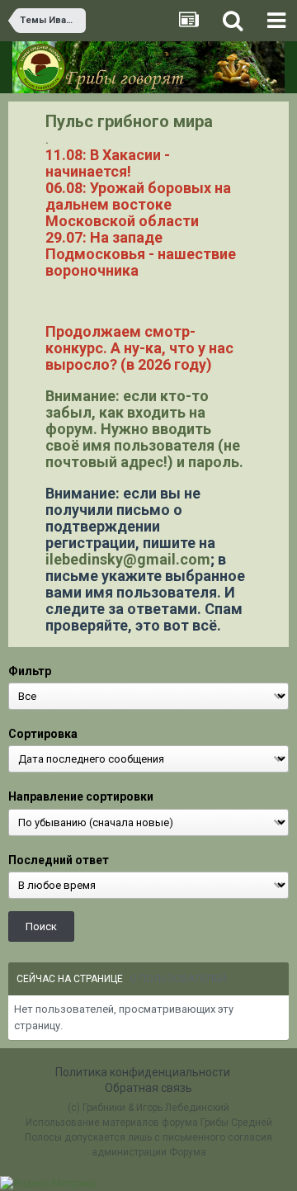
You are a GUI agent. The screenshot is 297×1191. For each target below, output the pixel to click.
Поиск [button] (41, 926)
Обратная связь (148, 1087)
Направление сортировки (80, 796)
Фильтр (29, 671)
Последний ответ (58, 860)
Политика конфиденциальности (142, 1072)
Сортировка (43, 733)
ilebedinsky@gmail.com (127, 559)
